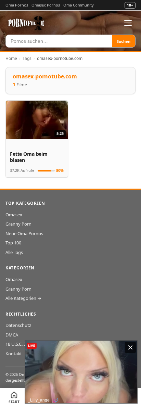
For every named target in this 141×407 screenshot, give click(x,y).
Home (11, 58)
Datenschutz (18, 325)
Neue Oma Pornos (24, 233)
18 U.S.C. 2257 (19, 344)
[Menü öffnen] (128, 22)
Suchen (123, 41)
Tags (27, 58)
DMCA (11, 335)
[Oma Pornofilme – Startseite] (26, 23)
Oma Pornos (16, 5)
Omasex (13, 215)
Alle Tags (14, 252)
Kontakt (13, 354)
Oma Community (78, 5)
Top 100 (13, 243)
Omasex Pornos (45, 5)
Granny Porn (18, 224)
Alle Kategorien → (23, 298)
